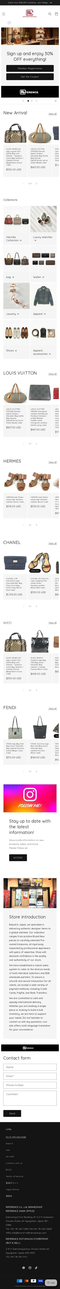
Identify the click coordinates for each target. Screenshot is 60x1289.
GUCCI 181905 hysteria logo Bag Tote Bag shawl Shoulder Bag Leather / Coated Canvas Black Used (39, 663)
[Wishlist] (9, 23)
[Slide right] (36, 183)
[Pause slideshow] (55, 101)
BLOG (9, 1169)
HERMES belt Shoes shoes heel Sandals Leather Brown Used (15, 499)
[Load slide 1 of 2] (28, 101)
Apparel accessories (40, 352)
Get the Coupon (30, 76)
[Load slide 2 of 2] (31, 101)
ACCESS (18, 857)
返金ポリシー (12, 1183)
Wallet (37, 277)
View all (53, 113)
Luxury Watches (42, 237)
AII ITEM (10, 1156)
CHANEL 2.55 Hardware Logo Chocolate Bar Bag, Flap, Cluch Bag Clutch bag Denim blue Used (14, 584)
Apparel (38, 313)
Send (12, 1113)
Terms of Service (14, 1176)
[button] (3, 14)
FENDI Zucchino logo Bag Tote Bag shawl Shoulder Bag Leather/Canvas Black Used (40, 748)
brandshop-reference (26, 1286)
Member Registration (30, 68)
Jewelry (11, 313)
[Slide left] (23, 183)
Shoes (10, 350)
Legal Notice (12, 1189)
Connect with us (14, 1163)
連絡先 (9, 1196)
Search (9, 1143)
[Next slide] (36, 101)
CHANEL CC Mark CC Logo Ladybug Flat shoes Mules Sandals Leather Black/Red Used (39, 583)
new (8, 1150)
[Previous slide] (23, 101)
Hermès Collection (12, 239)
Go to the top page (16, 1136)
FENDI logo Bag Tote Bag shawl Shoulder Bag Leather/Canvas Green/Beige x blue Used (15, 748)
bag (8, 277)
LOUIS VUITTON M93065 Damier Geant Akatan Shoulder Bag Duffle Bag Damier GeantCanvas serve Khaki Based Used (39, 156)
